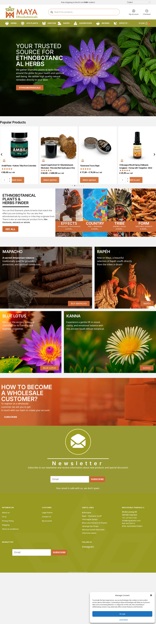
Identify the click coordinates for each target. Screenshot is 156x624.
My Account (133, 14)
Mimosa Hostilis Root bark (93, 529)
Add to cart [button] (134, 180)
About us (6, 512)
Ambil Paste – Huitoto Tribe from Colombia (18, 165)
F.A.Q (4, 516)
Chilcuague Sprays (90, 519)
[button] (151, 595)
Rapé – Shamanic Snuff (91, 516)
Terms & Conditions (10, 529)
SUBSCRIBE (97, 479)
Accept (122, 614)
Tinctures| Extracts (143, 226)
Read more (16, 180)
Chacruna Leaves (89, 533)
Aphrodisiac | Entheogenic (69, 226)
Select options (49, 180)
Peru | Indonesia (95, 226)
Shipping (5, 525)
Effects (69, 223)
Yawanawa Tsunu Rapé (89, 165)
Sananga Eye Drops (90, 526)
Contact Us (46, 516)
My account (47, 521)
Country (95, 223)
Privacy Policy (8, 521)
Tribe (119, 223)
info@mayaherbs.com (131, 520)
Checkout (147, 14)
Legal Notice (123, 620)
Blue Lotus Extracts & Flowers (94, 523)
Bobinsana (86, 512)
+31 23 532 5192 (129, 517)
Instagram (88, 546)
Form (143, 223)
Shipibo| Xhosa (119, 226)
